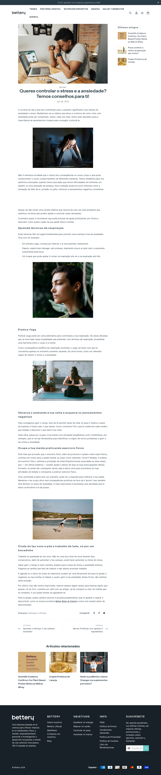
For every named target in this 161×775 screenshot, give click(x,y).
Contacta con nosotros (53, 735)
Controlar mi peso (82, 730)
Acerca (33, 17)
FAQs (102, 722)
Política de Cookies (109, 741)
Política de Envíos (108, 726)
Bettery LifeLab (54, 726)
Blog (49, 741)
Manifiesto (52, 730)
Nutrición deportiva (76, 9)
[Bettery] (19, 13)
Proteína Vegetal (50, 9)
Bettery (62, 87)
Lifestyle (42, 613)
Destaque (32, 613)
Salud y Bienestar (113, 9)
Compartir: (85, 613)
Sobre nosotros (54, 722)
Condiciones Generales (106, 731)
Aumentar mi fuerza (82, 734)
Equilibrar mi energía (83, 722)
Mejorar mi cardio (81, 726)
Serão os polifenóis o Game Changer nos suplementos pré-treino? (93, 680)
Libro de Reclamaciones (107, 746)
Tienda (33, 9)
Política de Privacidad (110, 737)
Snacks (95, 9)
